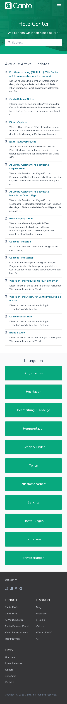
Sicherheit (10, 676)
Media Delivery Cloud (17, 626)
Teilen (33, 465)
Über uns (10, 657)
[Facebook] (20, 589)
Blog (38, 607)
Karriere (9, 669)
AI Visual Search (14, 620)
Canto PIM (11, 613)
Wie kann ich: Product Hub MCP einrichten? (34, 281)
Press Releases (13, 663)
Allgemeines (33, 373)
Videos (40, 626)
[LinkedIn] (11, 589)
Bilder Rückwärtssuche (22, 141)
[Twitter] (16, 589)
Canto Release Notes (21, 99)
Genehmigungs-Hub (21, 218)
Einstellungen (33, 521)
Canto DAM (11, 607)
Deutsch (10, 580)
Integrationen (33, 539)
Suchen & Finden (33, 447)
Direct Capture (18, 122)
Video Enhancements (16, 632)
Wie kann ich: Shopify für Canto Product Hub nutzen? (35, 298)
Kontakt (9, 682)
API (38, 639)
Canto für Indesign (20, 241)
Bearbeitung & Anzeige (33, 410)
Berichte (33, 502)
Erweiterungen (33, 558)
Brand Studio (17, 332)
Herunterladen (33, 428)
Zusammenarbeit (33, 484)
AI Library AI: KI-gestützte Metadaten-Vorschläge (29, 193)
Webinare (41, 613)
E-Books (40, 620)
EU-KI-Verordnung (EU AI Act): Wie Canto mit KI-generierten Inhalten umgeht (33, 74)
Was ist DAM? (44, 632)
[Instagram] (6, 589)
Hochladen (33, 392)
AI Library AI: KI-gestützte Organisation (29, 166)
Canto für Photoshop (21, 257)
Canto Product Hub (20, 316)
